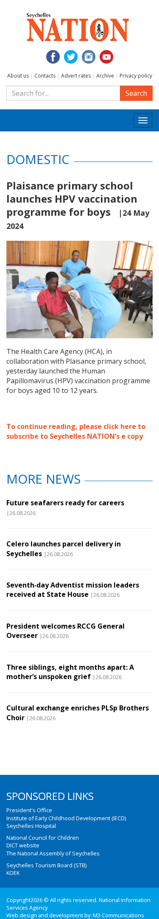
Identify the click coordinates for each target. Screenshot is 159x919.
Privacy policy (136, 75)
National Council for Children (42, 837)
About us (18, 75)
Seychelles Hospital (31, 826)
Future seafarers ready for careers (65, 502)
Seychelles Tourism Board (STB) (46, 865)
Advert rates (76, 75)
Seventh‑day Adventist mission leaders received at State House (72, 589)
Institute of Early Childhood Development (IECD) (66, 818)
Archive (105, 75)
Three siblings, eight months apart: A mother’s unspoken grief (70, 672)
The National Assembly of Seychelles (53, 853)
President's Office (29, 810)
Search (136, 93)
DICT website (22, 845)
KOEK (13, 873)
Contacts (45, 75)
